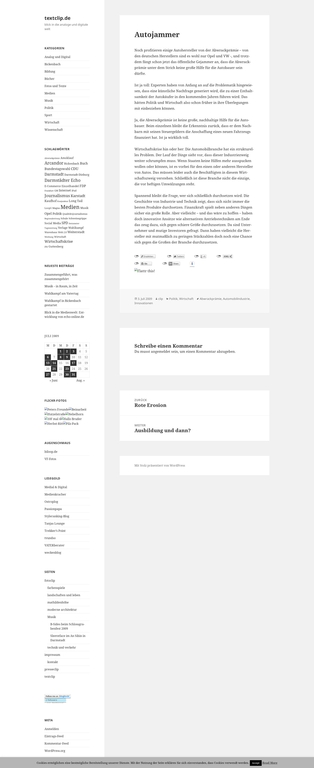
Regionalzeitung (52, 218)
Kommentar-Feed (57, 743)
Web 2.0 (62, 232)
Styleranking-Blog (57, 516)
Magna (56, 208)
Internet (65, 190)
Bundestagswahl (57, 169)
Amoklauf (67, 158)
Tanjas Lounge (55, 523)
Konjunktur (62, 201)
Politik (49, 108)
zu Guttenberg (54, 246)
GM (56, 190)
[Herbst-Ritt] (54, 423)
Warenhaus (51, 232)
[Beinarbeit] (77, 409)
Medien (50, 93)
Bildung (50, 71)
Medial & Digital (56, 487)
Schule (64, 218)
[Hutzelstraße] (55, 414)
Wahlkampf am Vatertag (61, 293)
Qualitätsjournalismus (75, 213)
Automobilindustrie (236, 299)
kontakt (52, 662)
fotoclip (50, 581)
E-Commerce (53, 186)
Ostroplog (51, 502)
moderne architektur (62, 610)
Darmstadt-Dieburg (76, 174)
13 (47, 363)
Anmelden (52, 729)
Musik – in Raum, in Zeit (61, 286)
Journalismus (57, 195)
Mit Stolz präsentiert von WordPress (159, 465)
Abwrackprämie (52, 158)
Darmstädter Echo (62, 180)
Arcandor (54, 163)
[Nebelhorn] (74, 414)
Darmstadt (54, 174)
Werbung (49, 237)
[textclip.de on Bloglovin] (58, 696)
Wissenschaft (54, 130)
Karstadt (78, 195)
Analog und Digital (57, 57)
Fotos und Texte (55, 86)
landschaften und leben (63, 595)
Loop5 (48, 208)
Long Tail (75, 201)
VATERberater (55, 545)
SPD (65, 223)
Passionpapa (53, 509)
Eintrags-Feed (54, 736)
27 (47, 375)
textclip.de (58, 18)
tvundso (50, 538)
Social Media (53, 223)
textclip (50, 677)
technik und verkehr (61, 647)
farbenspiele (56, 588)
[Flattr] (194, 271)
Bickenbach (53, 64)
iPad (74, 190)
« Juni (53, 380)
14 (54, 363)
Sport (48, 115)
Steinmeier (74, 223)
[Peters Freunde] (57, 409)
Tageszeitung (51, 228)
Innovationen (143, 303)
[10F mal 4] (53, 419)
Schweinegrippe (77, 218)
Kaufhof (51, 201)
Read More (269, 763)
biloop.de (51, 452)
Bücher (50, 79)
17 (73, 363)
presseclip (52, 669)
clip (160, 299)
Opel (48, 213)
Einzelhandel (70, 186)
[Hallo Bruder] (71, 419)
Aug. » (80, 380)
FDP (83, 186)
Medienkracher (55, 494)
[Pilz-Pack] (70, 423)
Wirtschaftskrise (59, 241)
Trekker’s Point (55, 531)
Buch (84, 163)
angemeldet (160, 351)
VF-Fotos (50, 459)
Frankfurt (49, 190)
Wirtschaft (52, 122)
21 (54, 369)
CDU (74, 168)
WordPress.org (55, 751)
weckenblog (53, 553)
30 (67, 375)
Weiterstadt (75, 232)
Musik (49, 101)
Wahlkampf (76, 227)
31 (73, 375)
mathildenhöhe (58, 602)
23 (67, 369)
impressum (52, 655)
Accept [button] (255, 763)
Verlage (63, 227)
